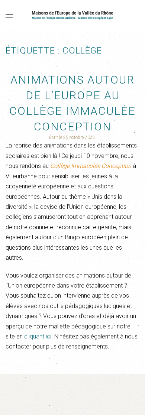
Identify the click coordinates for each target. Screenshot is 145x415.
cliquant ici (37, 336)
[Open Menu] (9, 15)
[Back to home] (72, 15)
